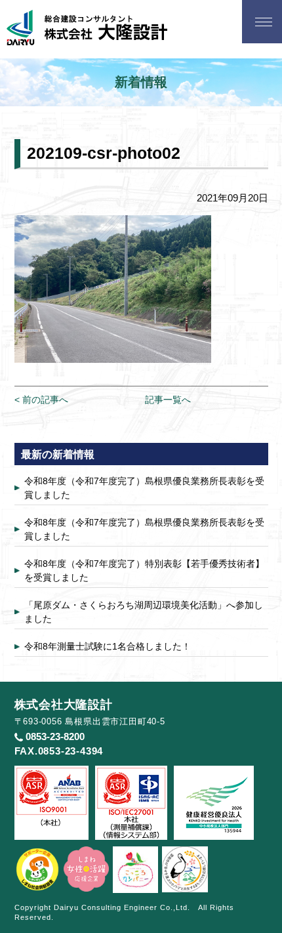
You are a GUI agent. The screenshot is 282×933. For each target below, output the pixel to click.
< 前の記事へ (41, 399)
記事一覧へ (168, 399)
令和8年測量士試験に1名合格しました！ (107, 646)
